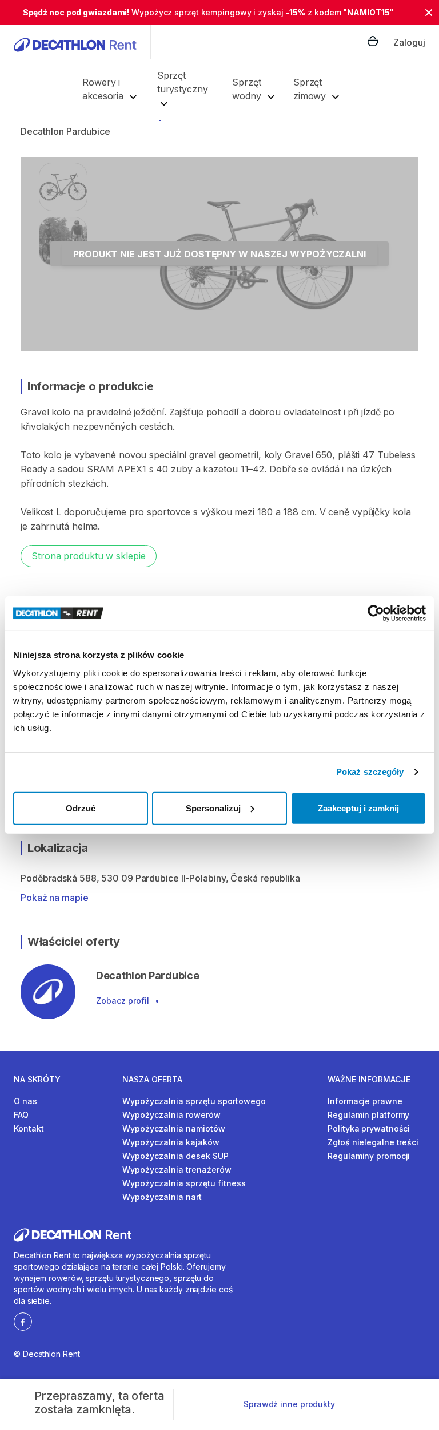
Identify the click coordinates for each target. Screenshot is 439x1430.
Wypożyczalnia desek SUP (175, 1156)
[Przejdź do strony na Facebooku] (22, 1321)
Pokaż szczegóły (370, 772)
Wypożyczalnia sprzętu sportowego (194, 1101)
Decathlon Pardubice (65, 131)
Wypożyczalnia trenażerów (177, 1169)
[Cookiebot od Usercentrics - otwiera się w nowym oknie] (376, 613)
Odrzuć (80, 808)
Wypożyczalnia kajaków (171, 1142)
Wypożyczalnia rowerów (171, 1115)
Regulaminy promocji (369, 1156)
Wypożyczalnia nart (162, 1197)
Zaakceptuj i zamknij (358, 808)
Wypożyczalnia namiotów (173, 1128)
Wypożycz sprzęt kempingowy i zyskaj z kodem (208, 12)
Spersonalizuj (213, 808)
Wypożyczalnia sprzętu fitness (184, 1183)
